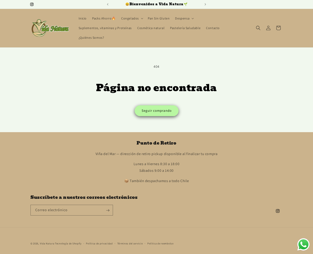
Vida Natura (47, 243)
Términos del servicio (130, 243)
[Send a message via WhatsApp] (303, 244)
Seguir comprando (157, 110)
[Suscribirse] (108, 210)
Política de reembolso (160, 243)
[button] (131, 18)
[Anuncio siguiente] (205, 4)
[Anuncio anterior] (108, 4)
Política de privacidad (99, 243)
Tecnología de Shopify (68, 243)
